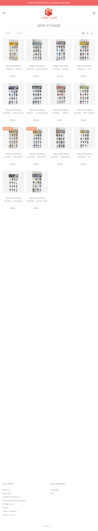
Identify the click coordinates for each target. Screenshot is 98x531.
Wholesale (7, 493)
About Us (6, 490)
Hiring (5, 508)
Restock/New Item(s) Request (15, 500)
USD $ (46, 526)
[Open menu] (6, 13)
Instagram (54, 490)
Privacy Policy (9, 515)
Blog (52, 493)
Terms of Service (10, 511)
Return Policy (8, 504)
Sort (19, 33)
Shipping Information (11, 497)
